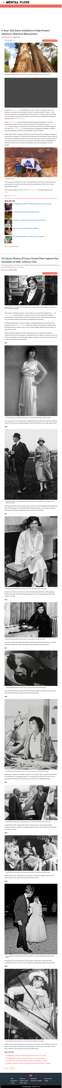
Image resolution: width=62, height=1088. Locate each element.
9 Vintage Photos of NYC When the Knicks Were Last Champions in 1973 (26, 1061)
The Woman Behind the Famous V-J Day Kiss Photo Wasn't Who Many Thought (28, 1063)
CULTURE (12, 1068)
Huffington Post (12, 122)
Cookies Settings (23, 1083)
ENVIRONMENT (14, 246)
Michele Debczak (8, 37)
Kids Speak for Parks (19, 118)
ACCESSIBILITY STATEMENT (36, 1080)
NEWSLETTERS (33, 1078)
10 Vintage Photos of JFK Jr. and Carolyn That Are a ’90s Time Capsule (25, 1058)
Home (6, 246)
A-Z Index (12, 1083)
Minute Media (28, 1086)
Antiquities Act (15, 110)
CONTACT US (22, 1078)
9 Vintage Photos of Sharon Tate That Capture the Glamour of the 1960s (26, 1055)
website (7, 192)
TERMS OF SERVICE (24, 1080)
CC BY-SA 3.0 (47, 74)
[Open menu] (4, 2)
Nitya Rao (6, 270)
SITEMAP (46, 1080)
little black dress (20, 325)
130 (50, 112)
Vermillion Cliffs (18, 128)
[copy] (14, 41)
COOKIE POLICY (13, 1080)
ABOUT (11, 1078)
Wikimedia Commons (38, 74)
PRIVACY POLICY (48, 1078)
